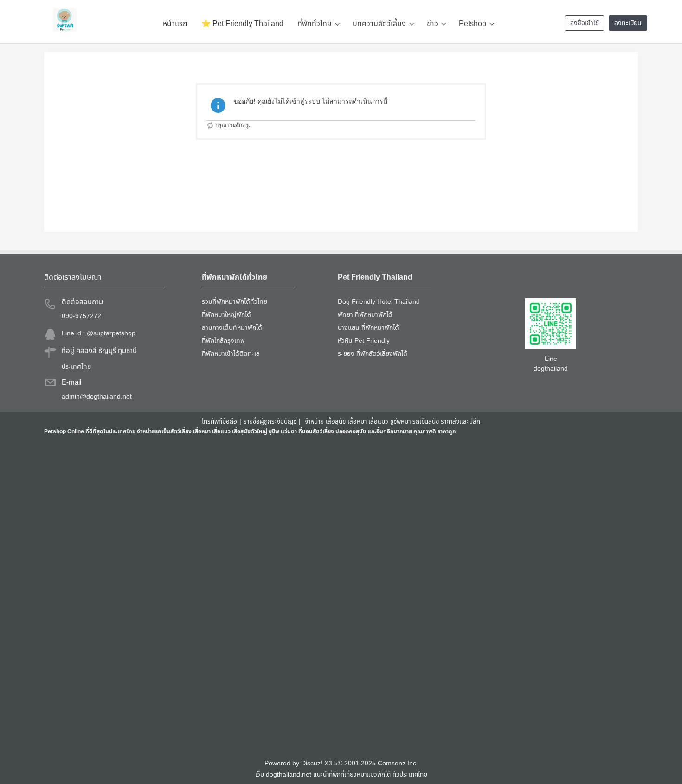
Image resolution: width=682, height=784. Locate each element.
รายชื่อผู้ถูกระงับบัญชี (270, 421)
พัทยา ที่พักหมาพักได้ (365, 315)
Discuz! (311, 763)
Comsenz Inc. (398, 763)
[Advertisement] (322, 597)
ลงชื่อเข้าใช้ (584, 23)
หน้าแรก (175, 23)
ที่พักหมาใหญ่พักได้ (226, 315)
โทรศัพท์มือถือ (219, 421)
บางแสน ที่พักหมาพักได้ (368, 328)
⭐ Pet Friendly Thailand (242, 23)
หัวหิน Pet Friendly (364, 341)
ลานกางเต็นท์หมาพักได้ (232, 328)
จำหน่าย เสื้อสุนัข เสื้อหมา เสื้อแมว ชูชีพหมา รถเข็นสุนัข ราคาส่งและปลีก (392, 421)
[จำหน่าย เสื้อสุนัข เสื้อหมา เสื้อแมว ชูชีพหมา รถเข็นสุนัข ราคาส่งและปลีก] (65, 20)
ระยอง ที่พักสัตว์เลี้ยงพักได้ (372, 354)
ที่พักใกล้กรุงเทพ (223, 341)
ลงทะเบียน (628, 23)
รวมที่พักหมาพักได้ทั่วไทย (234, 302)
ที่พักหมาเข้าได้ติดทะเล (231, 354)
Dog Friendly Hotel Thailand (379, 302)
